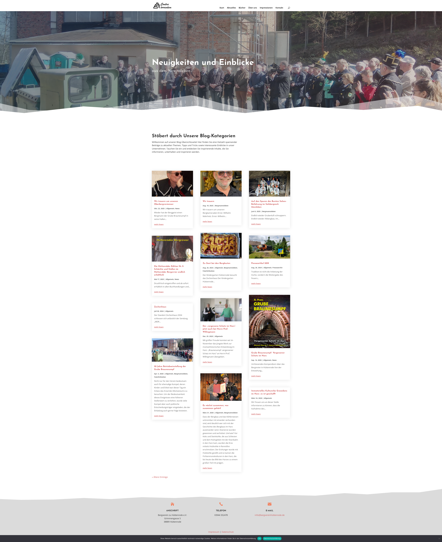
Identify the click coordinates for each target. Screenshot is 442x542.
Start (222, 8)
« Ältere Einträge (160, 477)
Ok (259, 538)
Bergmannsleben (181, 374)
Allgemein (170, 208)
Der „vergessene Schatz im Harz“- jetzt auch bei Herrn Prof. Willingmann (219, 329)
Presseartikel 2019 (260, 263)
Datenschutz (228, 531)
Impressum (213, 531)
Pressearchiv (277, 268)
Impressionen (266, 8)
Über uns (252, 8)
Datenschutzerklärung (272, 538)
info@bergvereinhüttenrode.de (270, 515)
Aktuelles (231, 8)
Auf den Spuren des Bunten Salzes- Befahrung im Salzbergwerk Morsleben (268, 204)
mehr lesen (159, 224)
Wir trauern (208, 201)
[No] (439, 538)
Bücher (242, 8)
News (177, 208)
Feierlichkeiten (160, 377)
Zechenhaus (160, 307)
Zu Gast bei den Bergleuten (216, 263)
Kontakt (279, 8)
